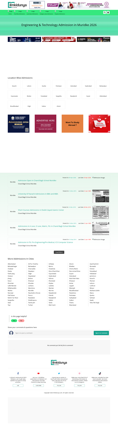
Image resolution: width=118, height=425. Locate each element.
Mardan (51, 288)
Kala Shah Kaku (74, 278)
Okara (92, 293)
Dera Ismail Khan (74, 271)
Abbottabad (12, 264)
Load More (59, 252)
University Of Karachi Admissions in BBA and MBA (38, 194)
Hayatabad (31, 276)
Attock (71, 264)
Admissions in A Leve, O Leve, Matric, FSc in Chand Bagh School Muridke (47, 226)
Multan (10, 290)
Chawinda (52, 269)
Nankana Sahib (95, 290)
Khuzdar (31, 283)
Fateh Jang (11, 274)
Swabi (92, 300)
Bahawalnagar (12, 266)
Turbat (30, 305)
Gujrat (71, 274)
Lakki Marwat (12, 286)
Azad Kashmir (94, 264)
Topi (9, 305)
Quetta (92, 295)
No (21, 321)
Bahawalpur (32, 266)
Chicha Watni (73, 269)
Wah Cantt (52, 305)
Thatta (71, 303)
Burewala (93, 266)
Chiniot (92, 269)
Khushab (11, 283)
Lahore (92, 283)
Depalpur (31, 271)
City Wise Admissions (19, 14)
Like (18, 385)
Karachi (92, 278)
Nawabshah (52, 293)
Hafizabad (93, 274)
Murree (51, 290)
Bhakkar (72, 266)
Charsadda (31, 269)
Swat (9, 303)
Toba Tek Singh (94, 303)
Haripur (10, 276)
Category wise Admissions (46, 14)
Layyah (71, 286)
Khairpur (31, 281)
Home (10, 14)
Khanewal (52, 281)
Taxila (50, 303)
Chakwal (10, 269)
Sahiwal (92, 298)
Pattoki (51, 295)
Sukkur (71, 300)
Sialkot (51, 300)
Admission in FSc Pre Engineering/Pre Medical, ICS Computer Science (45, 242)
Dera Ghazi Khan (54, 271)
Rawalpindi (52, 298)
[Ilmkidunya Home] (17, 5)
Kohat (71, 283)
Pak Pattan (11, 295)
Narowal (10, 293)
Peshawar (72, 295)
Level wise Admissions (32, 14)
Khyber (51, 283)
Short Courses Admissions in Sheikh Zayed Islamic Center (41, 210)
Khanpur (72, 281)
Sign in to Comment (101, 333)
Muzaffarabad (73, 290)
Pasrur (30, 295)
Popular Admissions (60, 14)
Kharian (92, 281)
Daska (10, 271)
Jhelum (30, 278)
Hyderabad (52, 276)
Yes (14, 321)
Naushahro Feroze (34, 293)
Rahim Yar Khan (13, 298)
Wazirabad (72, 305)
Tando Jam (31, 303)
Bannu (51, 266)
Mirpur (92, 288)
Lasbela (51, 286)
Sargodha (11, 300)
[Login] (108, 12)
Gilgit (30, 274)
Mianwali (72, 288)
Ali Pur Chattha (33, 264)
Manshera (31, 288)
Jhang (9, 278)
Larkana (30, 286)
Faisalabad (93, 271)
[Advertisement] (59, 55)
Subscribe (38, 385)
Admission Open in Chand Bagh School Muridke (37, 180)
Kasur (10, 281)
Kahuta (51, 278)
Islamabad (72, 276)
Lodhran (92, 286)
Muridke (31, 290)
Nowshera (72, 293)
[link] (37, 5)
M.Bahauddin (12, 288)
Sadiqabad (72, 298)
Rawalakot (31, 298)
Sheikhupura (32, 300)
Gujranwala (52, 274)
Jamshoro (93, 276)
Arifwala (51, 264)
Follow (59, 385)
